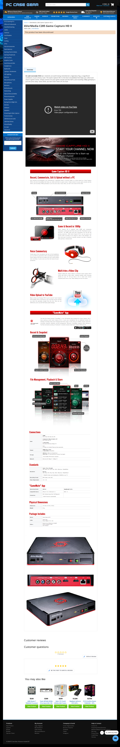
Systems (8, 727)
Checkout (106, 5)
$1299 (75, 698)
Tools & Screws (8, 116)
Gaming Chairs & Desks (10, 52)
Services (6, 105)
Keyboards (7, 69)
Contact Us (94, 726)
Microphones (8, 82)
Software (6, 107)
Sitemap (93, 737)
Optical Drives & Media (10, 94)
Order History (38, 729)
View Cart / (99, 5)
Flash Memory (8, 49)
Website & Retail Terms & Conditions (101, 729)
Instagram (65, 733)
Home (26, 22)
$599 (61, 698)
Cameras (6, 32)
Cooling (6, 41)
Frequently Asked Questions (98, 727)
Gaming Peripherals (9, 55)
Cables (6, 30)
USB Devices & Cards (10, 119)
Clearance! (7, 130)
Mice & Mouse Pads (9, 80)
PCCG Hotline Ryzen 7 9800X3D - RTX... (89, 702)
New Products (10, 726)
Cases (5, 38)
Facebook (65, 729)
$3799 (89, 698)
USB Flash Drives (8, 121)
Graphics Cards (8, 60)
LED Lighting (7, 74)
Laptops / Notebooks (10, 71)
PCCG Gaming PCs (9, 21)
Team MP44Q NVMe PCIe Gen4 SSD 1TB (46, 702)
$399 (46, 698)
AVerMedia (35, 28)
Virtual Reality (8, 124)
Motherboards (8, 88)
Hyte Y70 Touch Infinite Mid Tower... (60, 702)
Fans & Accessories (9, 46)
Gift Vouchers (8, 57)
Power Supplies (8, 99)
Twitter (65, 731)
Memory (6, 77)
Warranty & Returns (40, 731)
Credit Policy (94, 735)
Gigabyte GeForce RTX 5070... (75, 702)
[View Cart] (112, 4)
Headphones (7, 66)
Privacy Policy (94, 733)
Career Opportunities (68, 726)
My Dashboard (38, 727)
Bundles (8, 731)
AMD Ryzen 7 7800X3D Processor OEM (32, 702)
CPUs (5, 44)
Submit (12, 148)
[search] (88, 4)
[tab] (89, 656)
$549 (32, 698)
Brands (8, 729)
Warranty (93, 731)
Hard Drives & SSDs (9, 63)
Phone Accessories (9, 96)
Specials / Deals (10, 733)
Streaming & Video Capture (11, 113)
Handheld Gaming (9, 27)
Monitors (6, 85)
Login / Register (39, 726)
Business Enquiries (68, 727)
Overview (30, 70)
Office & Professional (10, 24)
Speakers (6, 110)
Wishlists (37, 733)
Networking (7, 91)
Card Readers (8, 35)
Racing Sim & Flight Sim (10, 102)
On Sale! (6, 127)
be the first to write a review (62, 670)
